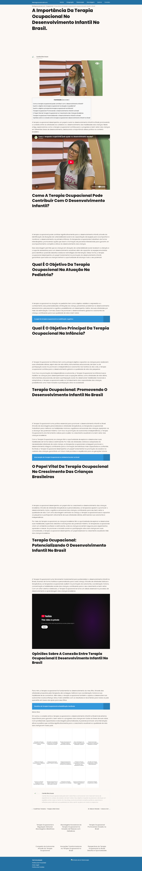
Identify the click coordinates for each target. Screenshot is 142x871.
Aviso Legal (35, 865)
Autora (99, 2)
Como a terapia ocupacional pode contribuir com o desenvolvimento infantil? (58, 104)
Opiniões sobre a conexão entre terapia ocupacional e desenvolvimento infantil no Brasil (61, 118)
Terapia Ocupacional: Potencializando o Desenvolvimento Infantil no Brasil (57, 115)
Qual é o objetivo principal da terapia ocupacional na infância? (53, 108)
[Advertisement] (71, 43)
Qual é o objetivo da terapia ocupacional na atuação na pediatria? (54, 106)
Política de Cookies (38, 867)
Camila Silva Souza (42, 57)
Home (62, 2)
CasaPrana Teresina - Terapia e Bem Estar (46, 809)
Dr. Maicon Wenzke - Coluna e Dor (98, 809)
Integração (70, 2)
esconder (66, 100)
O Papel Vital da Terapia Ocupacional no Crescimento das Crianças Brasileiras (58, 113)
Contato (107, 2)
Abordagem (91, 2)
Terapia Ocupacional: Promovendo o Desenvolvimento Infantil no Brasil (56, 111)
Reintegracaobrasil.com (40, 2)
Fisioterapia (80, 2)
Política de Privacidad (39, 863)
